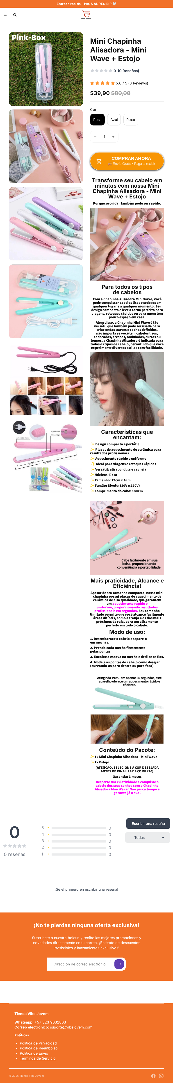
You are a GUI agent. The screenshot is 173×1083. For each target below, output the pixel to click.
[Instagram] (161, 1075)
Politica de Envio (34, 1053)
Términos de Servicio (38, 1058)
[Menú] (5, 15)
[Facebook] (153, 1075)
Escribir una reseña (148, 823)
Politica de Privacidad (38, 1043)
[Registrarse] (119, 964)
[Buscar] (15, 15)
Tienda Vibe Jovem (31, 1075)
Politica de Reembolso (39, 1048)
